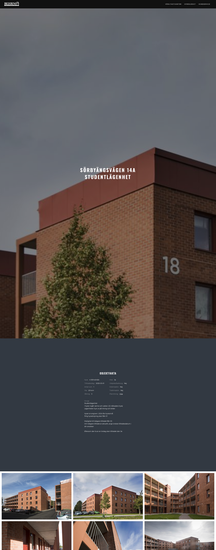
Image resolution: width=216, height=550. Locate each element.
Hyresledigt (190, 4)
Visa (121, 394)
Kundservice (204, 4)
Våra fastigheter (173, 4)
